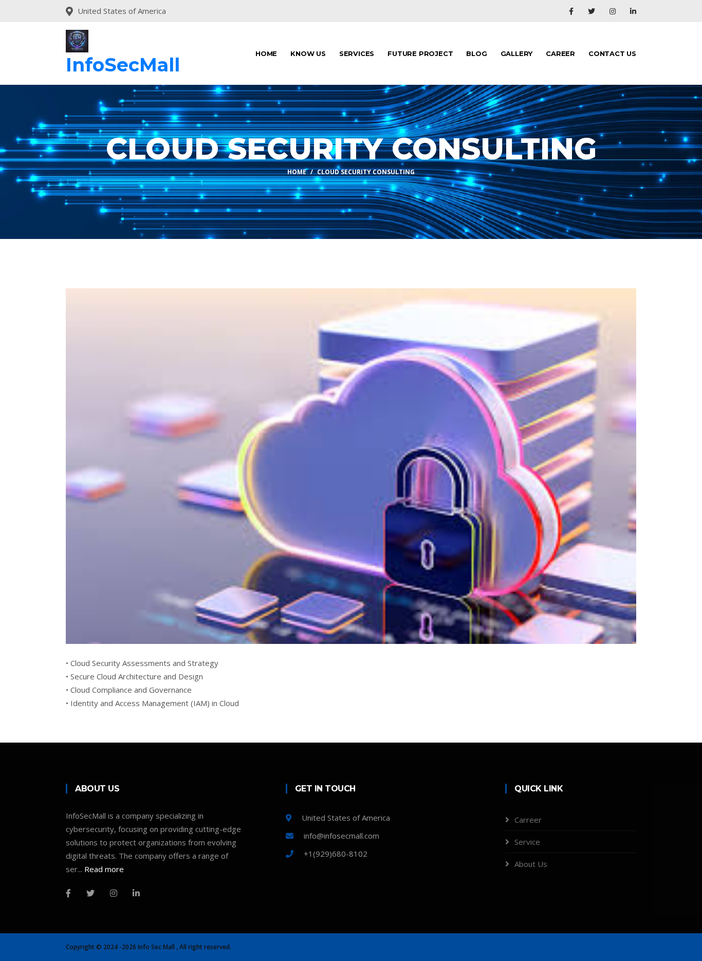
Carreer (528, 820)
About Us (530, 864)
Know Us (308, 53)
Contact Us (612, 53)
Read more (104, 869)
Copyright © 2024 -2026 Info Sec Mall (121, 946)
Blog (476, 53)
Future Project (420, 53)
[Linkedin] (633, 11)
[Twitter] (592, 11)
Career (560, 53)
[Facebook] (572, 11)
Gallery (517, 53)
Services (356, 53)
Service (527, 842)
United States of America (345, 817)
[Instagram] (613, 11)
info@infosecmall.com (340, 835)
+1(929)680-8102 (334, 853)
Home (266, 53)
